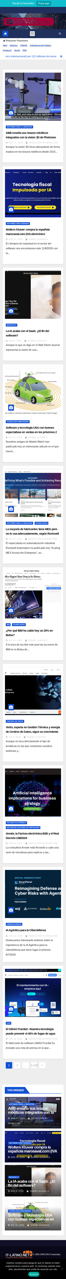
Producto (7, 51)
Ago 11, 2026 (15, 239)
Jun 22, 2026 (15, 843)
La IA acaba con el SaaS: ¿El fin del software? (31, 1183)
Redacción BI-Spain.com (43, 143)
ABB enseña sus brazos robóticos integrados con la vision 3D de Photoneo (31, 1112)
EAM (8, 1023)
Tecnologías (41, 523)
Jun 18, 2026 (15, 936)
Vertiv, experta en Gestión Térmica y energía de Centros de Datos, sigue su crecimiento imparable (33, 732)
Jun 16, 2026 (15, 1039)
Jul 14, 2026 (15, 640)
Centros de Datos (15, 721)
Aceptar (34, 1274)
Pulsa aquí (43, 3)
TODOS (23, 46)
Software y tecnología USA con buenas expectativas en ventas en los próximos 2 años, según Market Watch (31, 432)
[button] (60, 33)
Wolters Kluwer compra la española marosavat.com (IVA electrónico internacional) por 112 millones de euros (30, 234)
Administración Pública (40, 46)
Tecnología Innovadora (18, 422)
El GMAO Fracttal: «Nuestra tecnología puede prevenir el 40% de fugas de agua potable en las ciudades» (30, 1033)
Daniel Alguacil (38, 239)
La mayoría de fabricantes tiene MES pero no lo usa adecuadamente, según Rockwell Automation (32, 534)
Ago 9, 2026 (14, 341)
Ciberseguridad (14, 924)
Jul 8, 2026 (14, 737)
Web (5, 46)
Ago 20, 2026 (15, 143)
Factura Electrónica (16, 823)
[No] (62, 1269)
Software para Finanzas (18, 223)
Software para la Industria (19, 127)
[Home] (5, 34)
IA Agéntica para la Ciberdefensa (26, 930)
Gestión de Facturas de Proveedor (23, 827)
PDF (25, 51)
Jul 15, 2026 (15, 539)
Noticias (13, 46)
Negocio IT (11, 325)
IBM (8, 624)
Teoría (17, 51)
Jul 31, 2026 (15, 437)
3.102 (34, 1065)
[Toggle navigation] (32, 33)
